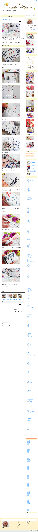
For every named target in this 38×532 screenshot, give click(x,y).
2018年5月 (28, 476)
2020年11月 (28, 449)
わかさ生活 (29, 421)
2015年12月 (28, 502)
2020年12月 (28, 448)
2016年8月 (28, 495)
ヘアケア (17, 523)
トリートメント (29, 275)
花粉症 (28, 233)
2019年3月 (28, 467)
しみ (28, 212)
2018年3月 (28, 478)
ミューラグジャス (29, 334)
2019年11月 (28, 460)
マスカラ (29, 266)
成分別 (28, 245)
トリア (28, 352)
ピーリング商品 (29, 199)
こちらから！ (34, 29)
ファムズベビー (29, 333)
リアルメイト (29, 346)
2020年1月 (28, 458)
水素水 (28, 282)
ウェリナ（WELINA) (30, 401)
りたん (28, 383)
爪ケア (28, 200)
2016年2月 (28, 500)
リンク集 (28, 523)
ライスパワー (29, 254)
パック (28, 209)
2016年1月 (28, 501)
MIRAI (28, 326)
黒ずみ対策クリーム (30, 198)
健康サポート (29, 201)
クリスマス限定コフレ (29, 244)
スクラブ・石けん (29, 289)
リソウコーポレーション (30, 399)
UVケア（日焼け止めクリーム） (31, 180)
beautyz (28, 308)
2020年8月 (28, 452)
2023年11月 (28, 440)
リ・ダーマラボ (29, 344)
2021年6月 (28, 444)
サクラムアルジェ (29, 410)
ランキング (28, 259)
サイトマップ (35, 0)
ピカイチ (29, 345)
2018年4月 (28, 477)
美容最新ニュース (18, 526)
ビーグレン (29, 327)
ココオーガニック (29, 381)
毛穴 (28, 214)
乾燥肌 (28, 213)
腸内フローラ (29, 232)
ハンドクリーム (29, 197)
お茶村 (28, 361)
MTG (28, 371)
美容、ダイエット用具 (30, 290)
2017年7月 (28, 485)
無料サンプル (28, 239)
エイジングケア (29, 222)
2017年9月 (28, 483)
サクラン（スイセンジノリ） (31, 255)
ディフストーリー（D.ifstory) (31, 411)
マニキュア (29, 267)
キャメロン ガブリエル (30, 431)
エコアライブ (29, 362)
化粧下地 (29, 263)
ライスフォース (29, 365)
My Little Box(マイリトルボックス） (6, 19)
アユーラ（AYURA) (30, 412)
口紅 (28, 264)
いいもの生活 (29, 400)
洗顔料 (28, 179)
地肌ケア (29, 276)
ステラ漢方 (29, 422)
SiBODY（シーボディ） (30, 325)
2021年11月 (28, 442)
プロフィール (28, 522)
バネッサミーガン (29, 418)
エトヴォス (29, 429)
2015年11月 (28, 503)
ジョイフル (29, 393)
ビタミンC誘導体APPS (30, 257)
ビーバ (28, 403)
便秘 (28, 230)
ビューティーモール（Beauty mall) (31, 355)
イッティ (29, 384)
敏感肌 (28, 220)
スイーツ (28, 260)
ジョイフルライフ (29, 390)
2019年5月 (28, 465)
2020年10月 (28, 450)
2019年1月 (28, 469)
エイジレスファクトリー (30, 336)
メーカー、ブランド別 (29, 297)
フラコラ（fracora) (30, 382)
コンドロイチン (29, 248)
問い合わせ (18, 527)
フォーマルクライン (30, 363)
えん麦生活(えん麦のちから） (31, 307)
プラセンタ (29, 181)
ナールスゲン (29, 256)
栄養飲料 (29, 291)
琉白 (28, 353)
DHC (28, 305)
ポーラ (28, 299)
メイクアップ (28, 262)
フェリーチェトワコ (30, 402)
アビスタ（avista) (29, 337)
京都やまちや (29, 343)
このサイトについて (29, 521)
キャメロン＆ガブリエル (30, 430)
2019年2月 (28, 468)
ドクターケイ (29, 409)
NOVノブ (29, 420)
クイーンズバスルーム (30, 419)
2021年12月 (28, 441)
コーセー (29, 428)
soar (28, 335)
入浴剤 (28, 189)
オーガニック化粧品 (29, 210)
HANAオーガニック (30, 314)
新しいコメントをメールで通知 (6, 323)
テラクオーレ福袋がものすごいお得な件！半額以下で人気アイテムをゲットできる (33, 165)
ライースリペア (29, 315)
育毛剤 (28, 277)
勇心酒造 (29, 354)
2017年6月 (28, 486)
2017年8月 (28, 484)
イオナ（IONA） (29, 372)
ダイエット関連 (18, 524)
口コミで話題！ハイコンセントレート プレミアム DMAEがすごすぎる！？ (33, 168)
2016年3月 (28, 499)
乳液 (28, 207)
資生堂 (28, 392)
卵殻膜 (28, 247)
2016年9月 (28, 494)
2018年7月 (28, 474)
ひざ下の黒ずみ (29, 223)
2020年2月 (28, 457)
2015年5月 (28, 508)
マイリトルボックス (5, 287)
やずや (28, 298)
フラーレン (29, 246)
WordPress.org (28, 516)
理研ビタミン (29, 391)
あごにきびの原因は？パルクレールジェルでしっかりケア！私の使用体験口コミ (33, 162)
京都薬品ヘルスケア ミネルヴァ (31, 318)
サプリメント (29, 288)
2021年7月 (28, 443)
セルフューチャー (29, 373)
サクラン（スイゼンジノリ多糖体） (30, 261)
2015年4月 (28, 509)
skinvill (28, 374)
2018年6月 (28, 475)
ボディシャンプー (29, 278)
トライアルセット (18, 525)
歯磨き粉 (29, 190)
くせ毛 (28, 231)
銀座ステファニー (29, 364)
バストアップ (29, 221)
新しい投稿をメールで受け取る (6, 325)
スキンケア (28, 178)
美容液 (28, 208)
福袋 (28, 295)
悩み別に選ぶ (28, 211)
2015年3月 (28, 510)
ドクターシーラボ (29, 317)
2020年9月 (28, 451)
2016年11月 (28, 492)
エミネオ (29, 324)
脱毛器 (28, 191)
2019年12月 (28, 459)
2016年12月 (28, 491)
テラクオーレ (29, 316)
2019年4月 (28, 466)
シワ (28, 229)
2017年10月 (28, 482)
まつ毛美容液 (29, 265)
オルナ (28, 380)
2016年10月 (28, 493)
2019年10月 (28, 461)
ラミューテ (29, 306)
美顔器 (28, 188)
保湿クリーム (29, 182)
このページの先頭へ (35, 530)
